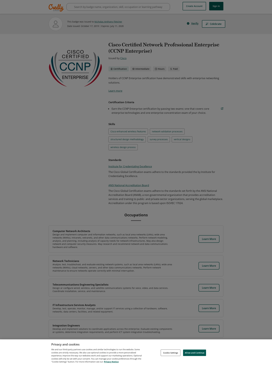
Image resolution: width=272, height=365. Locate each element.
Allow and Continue (194, 352)
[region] (136, 352)
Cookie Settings (170, 352)
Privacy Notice (111, 361)
